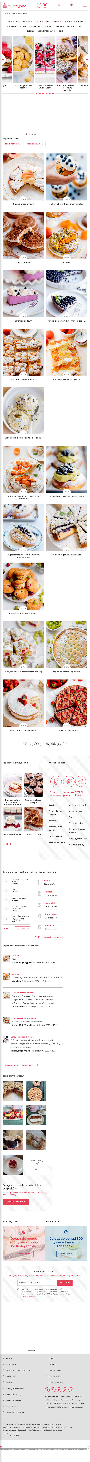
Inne (61, 31)
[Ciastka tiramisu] (23, 235)
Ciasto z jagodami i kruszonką (66, 554)
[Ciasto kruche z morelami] (23, 352)
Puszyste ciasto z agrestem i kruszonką (23, 671)
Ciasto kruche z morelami (23, 379)
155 (53, 744)
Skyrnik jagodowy (23, 321)
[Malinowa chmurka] (12, 819)
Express (30, 31)
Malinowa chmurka (13, 834)
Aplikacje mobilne (55, 1376)
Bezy (18, 21)
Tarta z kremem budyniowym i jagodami (67, 321)
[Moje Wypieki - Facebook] (39, 5)
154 (47, 744)
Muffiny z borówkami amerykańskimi (66, 204)
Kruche (26, 21)
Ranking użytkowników (15, 1388)
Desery (48, 21)
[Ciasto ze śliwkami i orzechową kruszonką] (66, 59)
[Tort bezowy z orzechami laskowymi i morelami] (23, 469)
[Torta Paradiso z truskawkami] (23, 703)
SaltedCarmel (18, 1006)
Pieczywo (48, 26)
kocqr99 (48, 891)
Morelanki (66, 262)
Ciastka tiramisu (23, 262)
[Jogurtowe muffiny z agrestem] (23, 586)
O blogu (9, 1358)
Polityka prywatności (39, 1430)
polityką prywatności (29, 1296)
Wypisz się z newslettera (15, 1412)
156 (59, 744)
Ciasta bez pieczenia (65, 26)
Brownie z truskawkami (67, 730)
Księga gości (11, 1406)
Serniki (23, 26)
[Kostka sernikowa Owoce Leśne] (45, 59)
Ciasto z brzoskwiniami (23, 204)
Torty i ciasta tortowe (73, 21)
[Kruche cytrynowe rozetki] (23, 59)
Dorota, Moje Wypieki (22, 962)
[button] (36, 93)
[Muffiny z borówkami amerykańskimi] (66, 176)
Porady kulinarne (55, 1370)
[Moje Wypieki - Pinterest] (65, 1389)
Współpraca (10, 1376)
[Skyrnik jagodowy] (23, 293)
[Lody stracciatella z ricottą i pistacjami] (23, 410)
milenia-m (50, 925)
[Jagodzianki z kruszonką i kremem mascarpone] (23, 527)
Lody (56, 21)
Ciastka (37, 21)
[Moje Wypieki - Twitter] (59, 1389)
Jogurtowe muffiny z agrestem (23, 613)
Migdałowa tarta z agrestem (66, 671)
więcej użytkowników (52, 937)
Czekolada (11, 26)
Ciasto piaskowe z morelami (66, 379)
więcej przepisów (22, 929)
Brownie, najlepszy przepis (33, 801)
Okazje (81, 26)
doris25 (47, 880)
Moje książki (11, 1364)
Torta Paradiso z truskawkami (23, 730)
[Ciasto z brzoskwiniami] (23, 176)
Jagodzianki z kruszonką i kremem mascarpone (23, 556)
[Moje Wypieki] (14, 6)
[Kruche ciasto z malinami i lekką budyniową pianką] (12, 785)
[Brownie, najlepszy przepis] (33, 785)
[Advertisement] (45, 116)
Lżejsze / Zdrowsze (46, 31)
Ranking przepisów (56, 1382)
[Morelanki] (66, 235)
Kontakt (9, 1382)
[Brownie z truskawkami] (66, 703)
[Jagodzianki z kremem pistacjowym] (66, 469)
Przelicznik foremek (13, 1400)
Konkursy (52, 1364)
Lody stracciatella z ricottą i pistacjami (23, 437)
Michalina (16, 981)
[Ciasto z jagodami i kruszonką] (66, 527)
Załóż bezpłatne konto (15, 1202)
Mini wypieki (34, 26)
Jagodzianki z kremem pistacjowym (67, 496)
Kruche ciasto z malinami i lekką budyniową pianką (12, 802)
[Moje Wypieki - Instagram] (45, 5)
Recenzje (52, 1358)
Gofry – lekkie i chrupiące (23, 1037)
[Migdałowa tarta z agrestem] (66, 644)
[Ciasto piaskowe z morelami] (66, 352)
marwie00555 (51, 903)
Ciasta (9, 21)
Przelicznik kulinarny (13, 1394)
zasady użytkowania (54, 1430)
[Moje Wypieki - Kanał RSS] (70, 1389)
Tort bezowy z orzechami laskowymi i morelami (23, 497)
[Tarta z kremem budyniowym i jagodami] (66, 293)
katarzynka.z (51, 914)
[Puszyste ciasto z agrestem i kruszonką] (23, 644)
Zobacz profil (23, 1254)
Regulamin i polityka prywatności (18, 1370)
